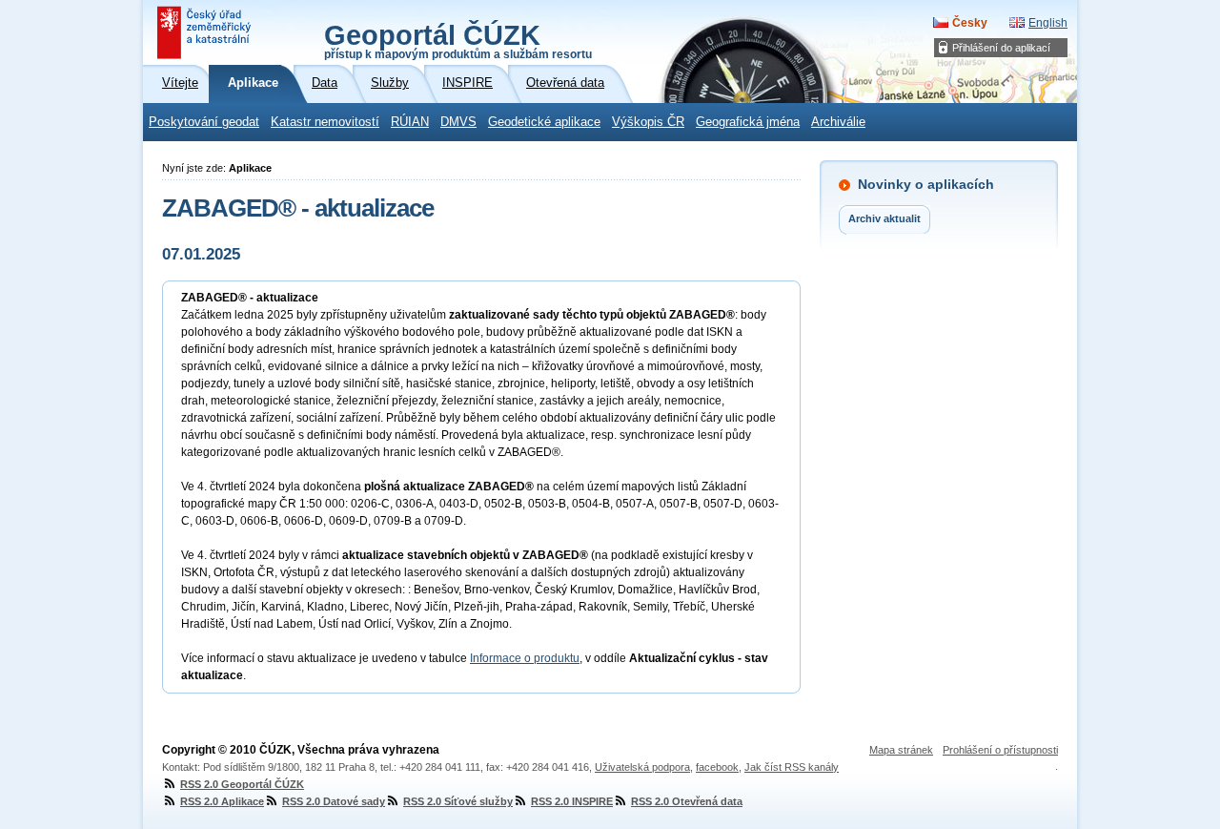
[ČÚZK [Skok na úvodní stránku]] (205, 32)
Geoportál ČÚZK (458, 40)
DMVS (458, 122)
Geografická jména (748, 122)
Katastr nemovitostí (325, 122)
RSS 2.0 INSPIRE (572, 801)
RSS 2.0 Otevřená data (686, 801)
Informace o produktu (525, 658)
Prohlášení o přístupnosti (1000, 750)
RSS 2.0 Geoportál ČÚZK (242, 784)
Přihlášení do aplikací (1001, 47)
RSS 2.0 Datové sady (333, 801)
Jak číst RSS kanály (791, 767)
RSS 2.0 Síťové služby (458, 801)
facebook (717, 767)
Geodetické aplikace (544, 122)
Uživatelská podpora (642, 767)
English (1048, 23)
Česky (969, 23)
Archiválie (838, 122)
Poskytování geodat (204, 122)
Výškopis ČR (648, 122)
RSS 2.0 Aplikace (222, 801)
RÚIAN (410, 122)
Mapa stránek (901, 750)
